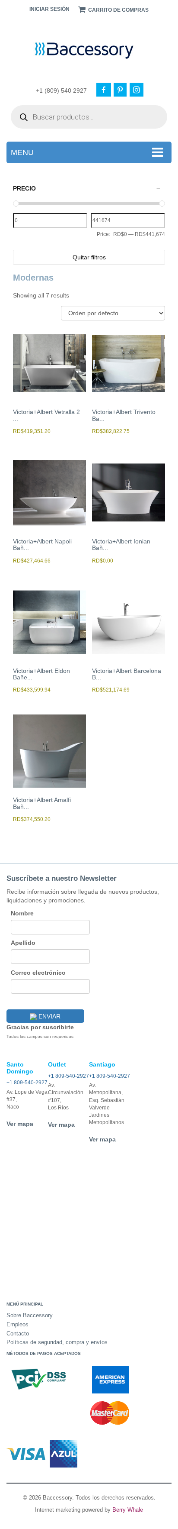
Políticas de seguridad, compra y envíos (57, 1342)
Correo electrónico (38, 972)
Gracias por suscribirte (40, 1027)
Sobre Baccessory (29, 1315)
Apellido (23, 942)
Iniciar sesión (49, 9)
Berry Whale (127, 1509)
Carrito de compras (118, 10)
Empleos (17, 1324)
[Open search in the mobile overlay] (89, 117)
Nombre (22, 913)
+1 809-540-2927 (27, 1083)
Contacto (17, 1333)
